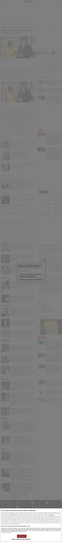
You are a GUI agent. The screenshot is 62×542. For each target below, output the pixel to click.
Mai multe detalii (51, 515)
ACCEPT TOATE (21, 536)
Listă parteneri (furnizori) (6, 532)
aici (48, 520)
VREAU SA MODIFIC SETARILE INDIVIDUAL (21, 539)
